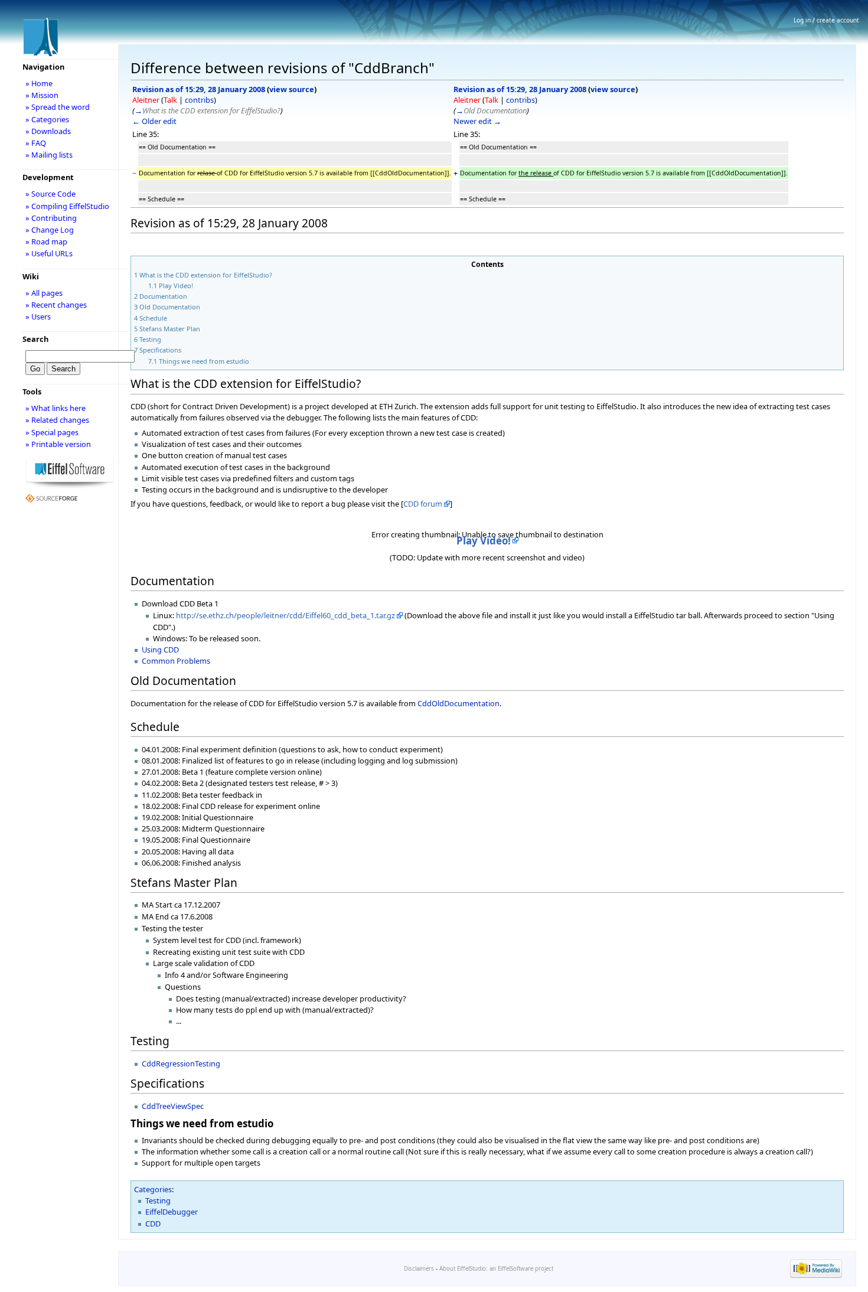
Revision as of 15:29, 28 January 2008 (198, 89)
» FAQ (35, 143)
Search (35, 339)
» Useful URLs (49, 253)
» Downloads (48, 131)
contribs (199, 99)
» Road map (46, 241)
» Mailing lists (49, 154)
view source (291, 89)
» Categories (47, 119)
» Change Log (49, 229)
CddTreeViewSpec (173, 1106)
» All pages (44, 293)
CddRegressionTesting (181, 1063)
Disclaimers (419, 1269)
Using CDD (160, 649)
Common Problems (176, 660)
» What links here (55, 408)
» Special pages (52, 432)
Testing (158, 1200)
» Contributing (51, 218)
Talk (170, 99)
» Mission (41, 95)
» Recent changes (56, 304)
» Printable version (58, 444)
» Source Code (50, 193)
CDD (153, 1223)
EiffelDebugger (171, 1211)
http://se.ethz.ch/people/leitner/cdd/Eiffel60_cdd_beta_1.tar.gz (285, 615)
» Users (38, 316)
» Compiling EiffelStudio (67, 206)
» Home (39, 83)
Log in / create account (826, 20)
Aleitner (145, 99)
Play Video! (483, 540)
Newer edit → (477, 121)
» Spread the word (57, 107)
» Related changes (57, 420)
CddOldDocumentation (458, 703)
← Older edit (154, 121)
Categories (153, 1189)
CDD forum (422, 503)
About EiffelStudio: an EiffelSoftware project (496, 1269)
